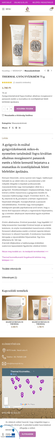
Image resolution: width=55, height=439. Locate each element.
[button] (23, 304)
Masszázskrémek (32, 71)
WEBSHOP (17, 71)
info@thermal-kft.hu (15, 363)
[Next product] (51, 70)
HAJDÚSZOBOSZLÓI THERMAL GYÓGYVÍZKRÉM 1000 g (14, 324)
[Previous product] (45, 70)
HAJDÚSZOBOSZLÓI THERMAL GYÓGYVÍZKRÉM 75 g (40, 324)
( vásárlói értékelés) (22, 82)
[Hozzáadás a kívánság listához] (23, 299)
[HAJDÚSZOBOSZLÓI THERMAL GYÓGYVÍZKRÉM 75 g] (40, 308)
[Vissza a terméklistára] (48, 70)
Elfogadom (27, 434)
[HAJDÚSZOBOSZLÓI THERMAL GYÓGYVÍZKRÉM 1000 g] (14, 308)
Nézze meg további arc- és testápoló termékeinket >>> (25, 251)
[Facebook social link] (9, 128)
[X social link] (13, 128)
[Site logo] (27, 9)
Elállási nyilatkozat (9, 418)
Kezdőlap (6, 71)
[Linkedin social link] (19, 128)
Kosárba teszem (25, 109)
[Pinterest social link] (16, 128)
